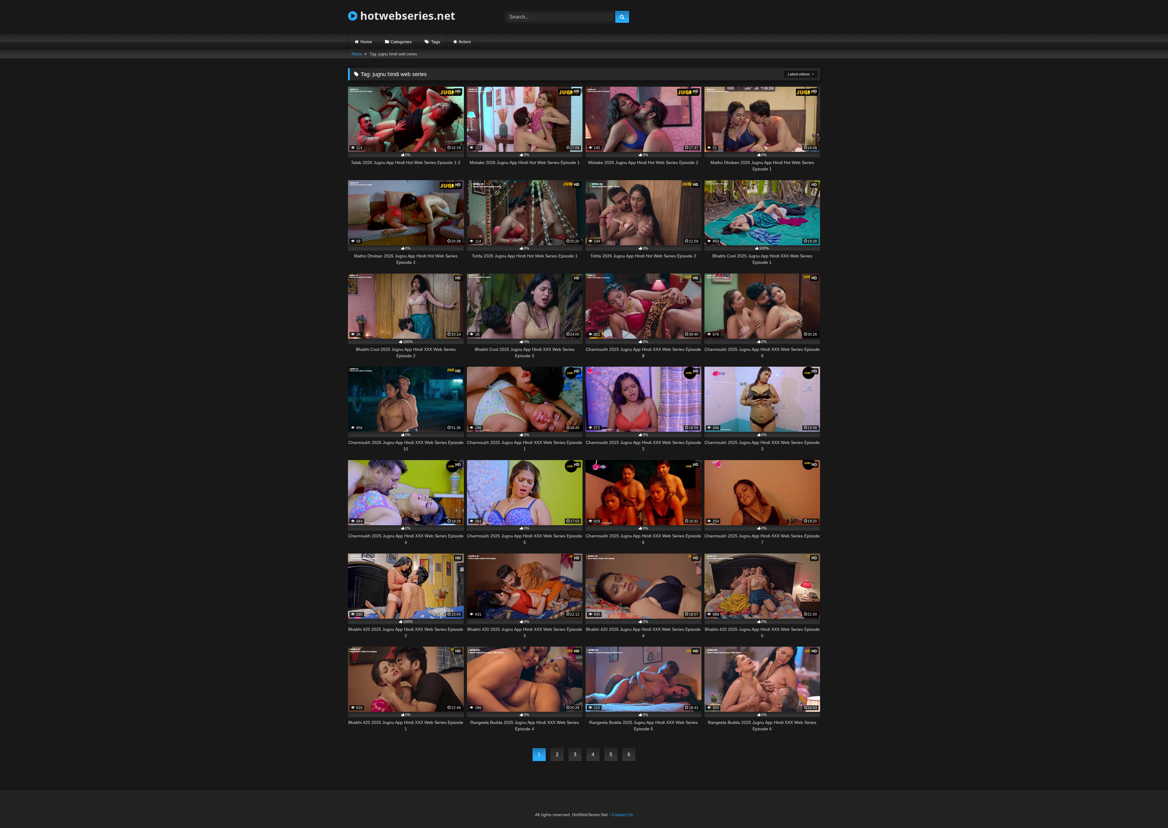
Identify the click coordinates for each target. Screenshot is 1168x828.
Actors (465, 41)
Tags (435, 41)
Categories (401, 41)
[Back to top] (1149, 810)
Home (366, 41)
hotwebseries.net (406, 15)
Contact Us (622, 814)
